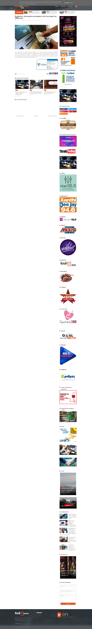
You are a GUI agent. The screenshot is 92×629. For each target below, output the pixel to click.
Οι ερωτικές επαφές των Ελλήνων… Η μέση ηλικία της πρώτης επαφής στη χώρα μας (72, 516)
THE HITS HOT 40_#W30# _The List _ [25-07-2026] (67, 574)
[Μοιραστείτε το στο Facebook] (50, 73)
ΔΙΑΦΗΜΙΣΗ (70, 6)
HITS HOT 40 (64, 571)
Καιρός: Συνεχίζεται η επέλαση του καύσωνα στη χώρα (52, 13)
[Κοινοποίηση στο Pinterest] (55, 73)
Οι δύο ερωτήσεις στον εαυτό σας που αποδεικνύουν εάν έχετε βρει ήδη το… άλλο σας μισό (72, 540)
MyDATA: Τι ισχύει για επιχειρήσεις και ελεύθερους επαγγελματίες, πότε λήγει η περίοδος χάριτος (72, 523)
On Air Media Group (32, 627)
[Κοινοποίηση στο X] (52, 73)
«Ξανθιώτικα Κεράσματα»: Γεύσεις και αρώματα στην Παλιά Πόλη (50, 92)
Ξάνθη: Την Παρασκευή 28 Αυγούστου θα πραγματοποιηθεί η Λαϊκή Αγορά (36, 92)
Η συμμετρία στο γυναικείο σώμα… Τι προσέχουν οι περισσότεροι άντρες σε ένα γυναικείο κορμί (72, 547)
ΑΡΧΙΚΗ (56, 6)
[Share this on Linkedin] (57, 73)
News (30, 11)
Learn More (66, 2)
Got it (71, 2)
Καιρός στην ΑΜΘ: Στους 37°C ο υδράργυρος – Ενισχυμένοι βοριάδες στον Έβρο (67, 490)
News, (23, 73)
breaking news (19, 12)
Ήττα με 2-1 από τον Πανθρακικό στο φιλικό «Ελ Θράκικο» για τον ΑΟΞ (34, 13)
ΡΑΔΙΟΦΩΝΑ (63, 6)
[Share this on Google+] (53, 73)
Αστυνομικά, (19, 73)
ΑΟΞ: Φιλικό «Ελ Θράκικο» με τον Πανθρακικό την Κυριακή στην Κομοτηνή (70, 13)
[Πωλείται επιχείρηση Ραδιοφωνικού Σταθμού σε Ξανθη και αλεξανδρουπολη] (21, 93)
